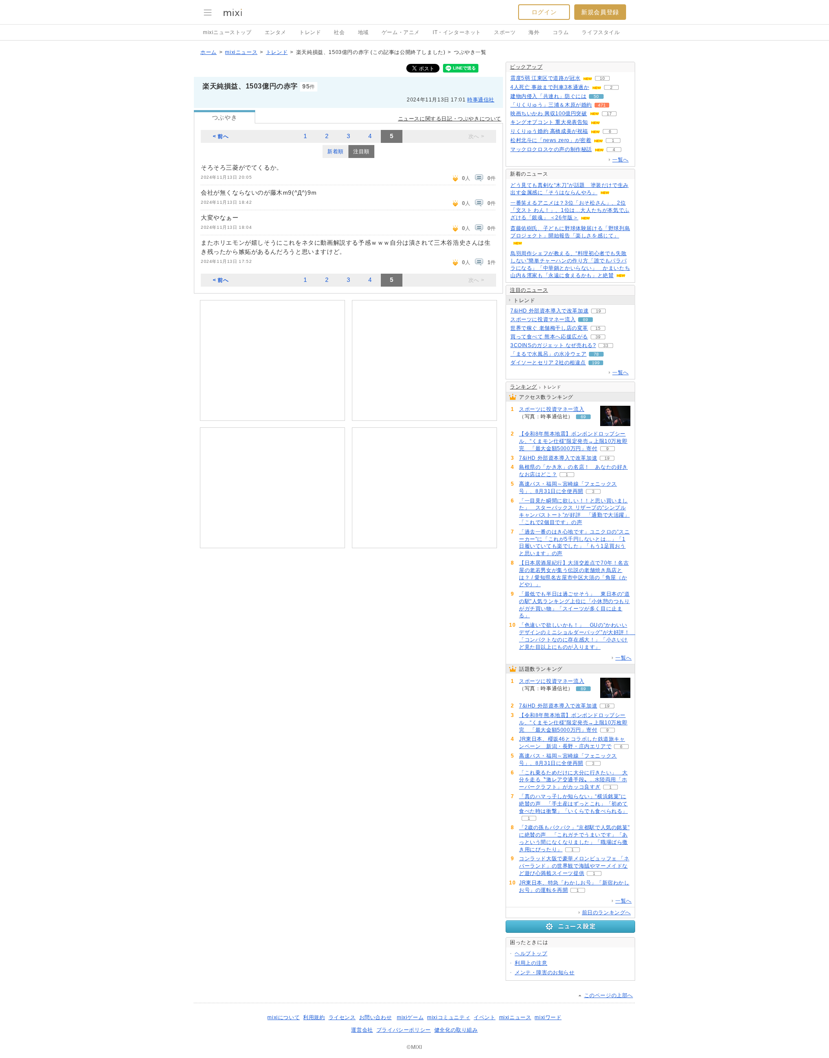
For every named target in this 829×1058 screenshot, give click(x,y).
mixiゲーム (410, 1017)
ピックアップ (526, 67)
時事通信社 (480, 100)
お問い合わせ (375, 1017)
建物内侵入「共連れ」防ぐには (548, 96)
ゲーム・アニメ (401, 32)
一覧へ (620, 160)
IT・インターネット (457, 32)
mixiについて (283, 1017)
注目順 (361, 151)
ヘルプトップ (531, 954)
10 (602, 78)
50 (596, 96)
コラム (561, 32)
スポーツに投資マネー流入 (543, 319)
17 (609, 113)
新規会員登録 (600, 12)
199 (596, 362)
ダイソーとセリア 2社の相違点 (548, 363)
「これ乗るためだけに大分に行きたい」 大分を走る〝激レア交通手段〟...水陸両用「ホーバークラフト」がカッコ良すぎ (573, 780)
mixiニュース (241, 52)
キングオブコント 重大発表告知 (549, 122)
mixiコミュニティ (448, 1017)
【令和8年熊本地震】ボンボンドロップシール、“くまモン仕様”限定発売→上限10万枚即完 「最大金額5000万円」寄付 (573, 441)
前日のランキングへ (606, 913)
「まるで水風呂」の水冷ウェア (548, 354)
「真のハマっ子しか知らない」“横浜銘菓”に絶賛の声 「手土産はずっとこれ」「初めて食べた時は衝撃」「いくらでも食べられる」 (573, 803)
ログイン (544, 12)
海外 (533, 32)
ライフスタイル (601, 32)
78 (596, 354)
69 (585, 319)
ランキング (523, 387)
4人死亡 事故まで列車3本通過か (549, 87)
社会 (339, 32)
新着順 (335, 151)
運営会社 (362, 1030)
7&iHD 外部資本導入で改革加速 (549, 311)
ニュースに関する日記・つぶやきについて (449, 119)
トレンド (310, 32)
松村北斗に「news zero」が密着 (550, 140)
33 (605, 345)
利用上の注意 (531, 963)
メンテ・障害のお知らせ (545, 973)
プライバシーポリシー (404, 1030)
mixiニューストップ (227, 32)
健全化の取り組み (456, 1030)
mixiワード (548, 1017)
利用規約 (314, 1017)
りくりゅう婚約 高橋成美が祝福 (549, 131)
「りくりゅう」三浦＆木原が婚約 (551, 105)
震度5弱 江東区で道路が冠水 (545, 78)
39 (598, 337)
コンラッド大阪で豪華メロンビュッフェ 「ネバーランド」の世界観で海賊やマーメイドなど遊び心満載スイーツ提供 (574, 866)
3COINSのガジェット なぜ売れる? (553, 345)
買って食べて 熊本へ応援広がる (549, 337)
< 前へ (220, 136)
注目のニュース (529, 290)
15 (598, 328)
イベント (484, 1017)
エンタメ (275, 32)
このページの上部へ (608, 995)
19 (598, 311)
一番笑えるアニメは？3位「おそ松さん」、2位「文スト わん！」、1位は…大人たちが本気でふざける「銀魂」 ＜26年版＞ (570, 210)
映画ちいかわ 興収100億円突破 (548, 114)
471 (602, 105)
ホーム (208, 52)
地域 (363, 32)
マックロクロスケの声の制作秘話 (551, 149)
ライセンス (342, 1017)
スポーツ (505, 32)
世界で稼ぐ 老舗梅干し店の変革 (549, 328)
